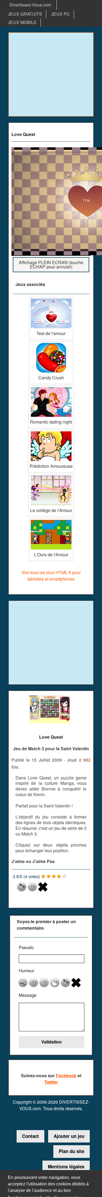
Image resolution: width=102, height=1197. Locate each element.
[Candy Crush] (51, 343)
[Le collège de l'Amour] (51, 476)
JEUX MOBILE (22, 22)
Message (27, 995)
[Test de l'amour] (51, 299)
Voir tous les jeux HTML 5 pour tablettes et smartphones (51, 575)
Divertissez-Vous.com (30, 5)
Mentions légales (66, 1166)
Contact (30, 1136)
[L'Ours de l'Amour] (51, 520)
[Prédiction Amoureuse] (51, 432)
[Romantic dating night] (51, 387)
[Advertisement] (51, 74)
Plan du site (71, 1151)
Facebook (66, 1075)
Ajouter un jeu (69, 1136)
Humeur (26, 970)
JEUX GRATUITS (25, 14)
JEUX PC (60, 14)
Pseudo (26, 947)
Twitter (51, 1082)
